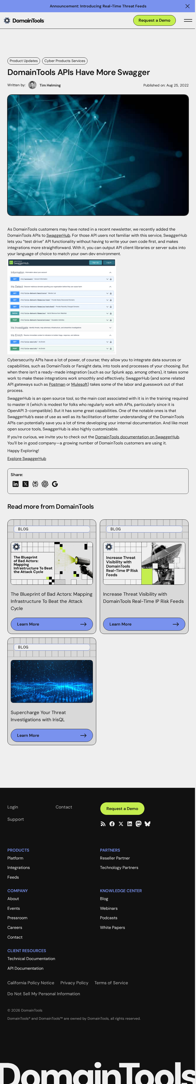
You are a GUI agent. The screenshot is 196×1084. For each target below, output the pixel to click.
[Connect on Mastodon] (139, 824)
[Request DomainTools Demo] (154, 20)
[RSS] (103, 824)
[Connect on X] (121, 824)
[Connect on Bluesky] (147, 824)
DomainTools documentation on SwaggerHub (137, 437)
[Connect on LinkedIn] (130, 824)
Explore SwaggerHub (26, 458)
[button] (187, 6)
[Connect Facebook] (112, 824)
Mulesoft (79, 384)
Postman (57, 384)
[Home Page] (32, 20)
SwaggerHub (58, 235)
